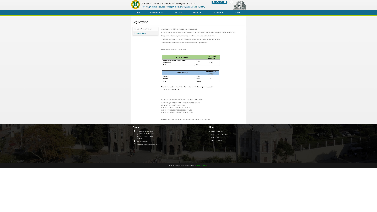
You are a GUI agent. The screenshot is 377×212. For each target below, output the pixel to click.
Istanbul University (217, 131)
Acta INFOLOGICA (216, 140)
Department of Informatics (219, 134)
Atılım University (216, 137)
